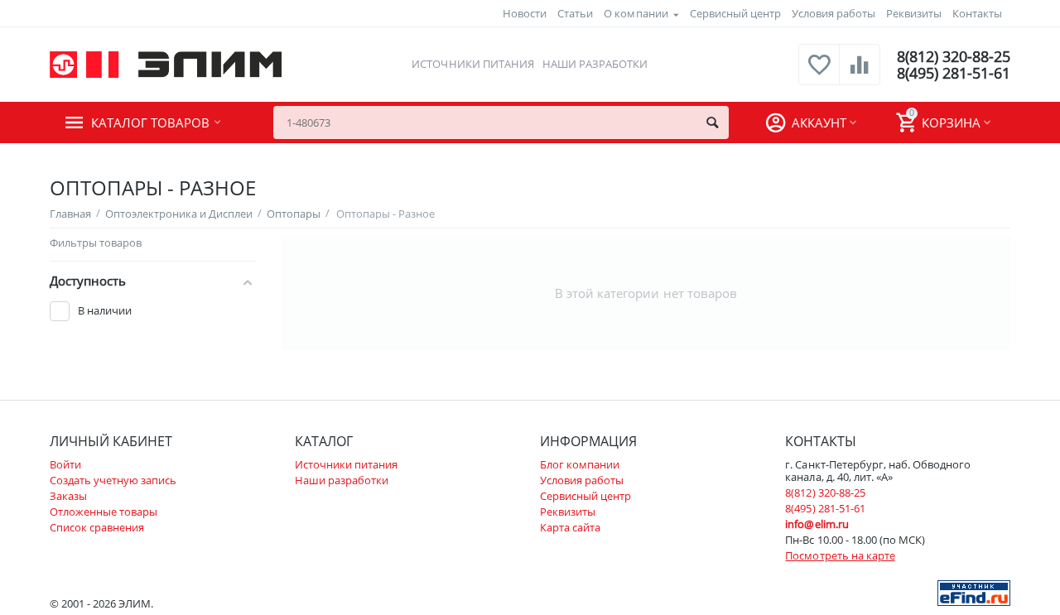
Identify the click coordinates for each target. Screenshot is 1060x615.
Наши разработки (595, 63)
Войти (65, 464)
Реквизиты (914, 13)
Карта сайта (570, 527)
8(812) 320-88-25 (953, 56)
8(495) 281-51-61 (953, 73)
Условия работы (833, 13)
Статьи (575, 13)
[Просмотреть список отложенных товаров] (819, 73)
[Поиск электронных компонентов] (973, 591)
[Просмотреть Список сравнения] (859, 73)
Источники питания (472, 63)
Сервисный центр (735, 13)
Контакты (977, 13)
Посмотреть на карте (839, 555)
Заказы (68, 495)
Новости (525, 13)
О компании (635, 13)
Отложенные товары (103, 511)
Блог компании (579, 464)
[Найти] (712, 122)
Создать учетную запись (113, 480)
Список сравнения (97, 527)
